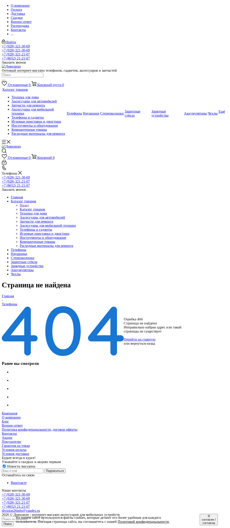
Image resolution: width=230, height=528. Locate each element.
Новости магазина (20, 466)
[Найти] (3, 80)
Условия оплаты (14, 450)
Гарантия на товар (16, 446)
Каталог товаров (32, 209)
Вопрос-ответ (12, 425)
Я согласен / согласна (209, 520)
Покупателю (11, 442)
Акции (7, 437)
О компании (11, 417)
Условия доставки (15, 454)
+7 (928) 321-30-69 (16, 46)
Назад (24, 205)
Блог (5, 421)
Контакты (9, 433)
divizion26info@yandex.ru (21, 510)
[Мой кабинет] (4, 163)
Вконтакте (19, 483)
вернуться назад (142, 343)
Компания (9, 413)
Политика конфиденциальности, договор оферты (39, 429)
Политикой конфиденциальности (143, 522)
